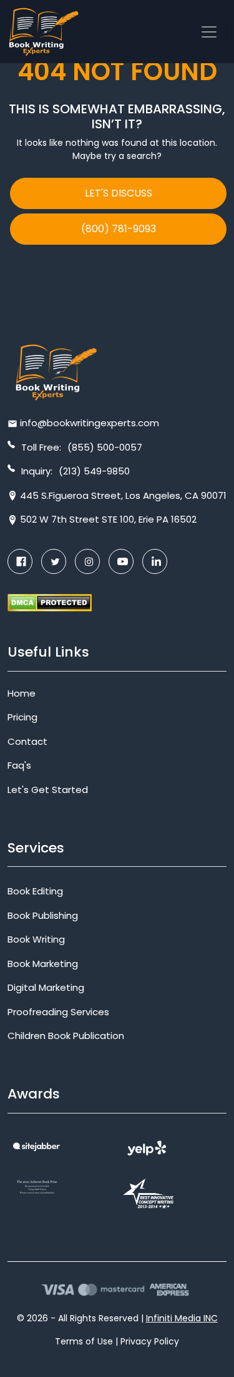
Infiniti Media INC (182, 1318)
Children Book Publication (65, 1035)
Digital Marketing (45, 987)
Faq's (19, 765)
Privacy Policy (149, 1341)
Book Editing (35, 891)
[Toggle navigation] (209, 31)
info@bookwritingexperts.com (89, 422)
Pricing (22, 717)
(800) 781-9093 (118, 229)
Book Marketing (42, 963)
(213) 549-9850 (94, 471)
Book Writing (36, 939)
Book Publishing (42, 915)
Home (21, 693)
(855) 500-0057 (104, 447)
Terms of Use (84, 1341)
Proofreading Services (58, 1011)
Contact (27, 741)
